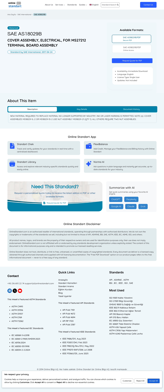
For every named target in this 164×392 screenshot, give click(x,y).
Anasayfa (62, 280)
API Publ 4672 (68, 313)
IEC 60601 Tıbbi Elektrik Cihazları (124, 324)
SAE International (24, 14)
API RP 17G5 (67, 321)
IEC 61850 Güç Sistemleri (120, 320)
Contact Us (148, 5)
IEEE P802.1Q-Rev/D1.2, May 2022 (78, 346)
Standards (72, 4)
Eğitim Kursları (65, 289)
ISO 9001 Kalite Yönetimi (120, 298)
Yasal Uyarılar (65, 296)
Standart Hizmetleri (67, 283)
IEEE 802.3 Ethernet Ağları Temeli (125, 311)
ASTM (126, 280)
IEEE (121, 283)
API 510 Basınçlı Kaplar (120, 314)
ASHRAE (118, 280)
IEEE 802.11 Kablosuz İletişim (122, 307)
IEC (115, 283)
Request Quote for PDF (132, 60)
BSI (110, 283)
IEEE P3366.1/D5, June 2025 (75, 353)
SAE (131, 283)
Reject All (140, 381)
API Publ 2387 (68, 324)
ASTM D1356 (17, 310)
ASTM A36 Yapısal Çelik (120, 327)
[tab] (131, 39)
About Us (49, 4)
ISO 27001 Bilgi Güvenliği (121, 301)
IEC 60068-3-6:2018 (20, 335)
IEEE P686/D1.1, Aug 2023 (74, 338)
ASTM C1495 (17, 306)
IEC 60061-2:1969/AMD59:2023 (26, 339)
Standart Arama (66, 286)
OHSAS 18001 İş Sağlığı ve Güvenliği (126, 304)
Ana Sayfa (11, 14)
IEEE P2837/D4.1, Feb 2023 (74, 342)
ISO (126, 283)
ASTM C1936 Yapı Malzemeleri (123, 330)
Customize (127, 381)
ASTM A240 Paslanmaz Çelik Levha (126, 333)
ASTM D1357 (17, 313)
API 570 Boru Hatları (118, 317)
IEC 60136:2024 (18, 342)
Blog (60, 293)
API (110, 280)
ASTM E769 (17, 317)
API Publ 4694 (68, 317)
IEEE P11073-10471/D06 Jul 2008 (77, 349)
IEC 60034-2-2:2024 (21, 350)
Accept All (153, 381)
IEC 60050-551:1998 (20, 346)
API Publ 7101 (68, 310)
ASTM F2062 (17, 321)
